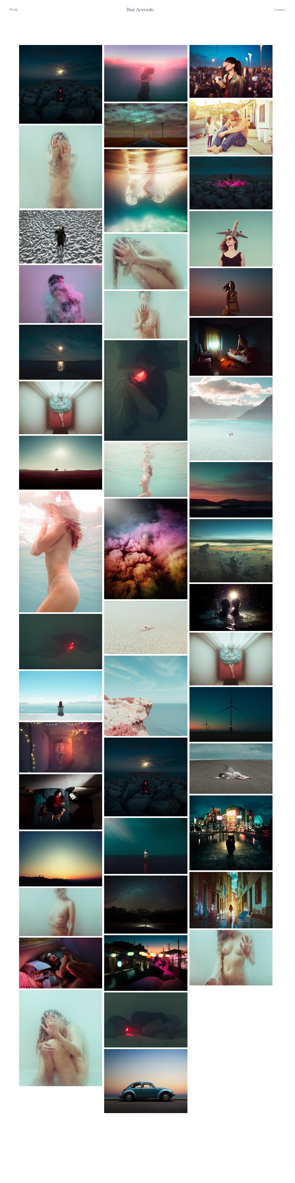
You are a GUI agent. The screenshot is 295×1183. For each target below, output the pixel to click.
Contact (279, 9)
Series (14, 21)
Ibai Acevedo (140, 9)
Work (13, 9)
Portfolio (16, 16)
